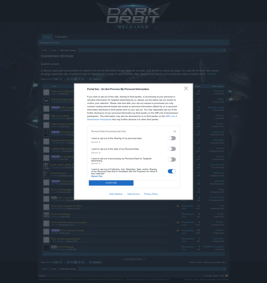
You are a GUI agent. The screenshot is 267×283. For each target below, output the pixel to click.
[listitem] (133, 131)
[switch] (172, 138)
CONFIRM (111, 183)
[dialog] (133, 141)
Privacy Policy (151, 194)
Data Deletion (116, 194)
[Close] (187, 89)
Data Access (133, 194)
